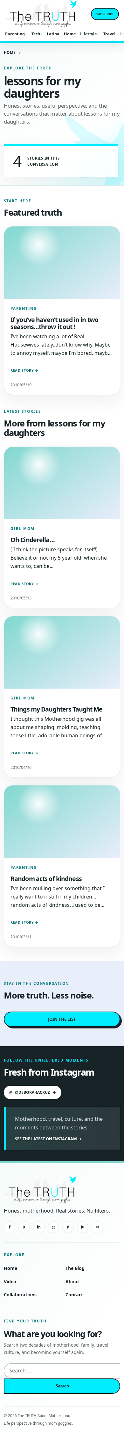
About (72, 1281)
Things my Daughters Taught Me (56, 709)
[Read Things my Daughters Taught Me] (62, 652)
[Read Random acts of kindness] (62, 821)
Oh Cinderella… (32, 539)
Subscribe (105, 13)
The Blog (75, 1268)
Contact (74, 1295)
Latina (53, 34)
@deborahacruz (32, 1092)
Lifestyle (88, 34)
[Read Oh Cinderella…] (62, 483)
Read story (24, 370)
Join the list (62, 1019)
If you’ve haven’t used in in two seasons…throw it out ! (54, 323)
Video (10, 1281)
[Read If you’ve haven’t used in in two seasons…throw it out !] (62, 262)
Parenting (15, 34)
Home (70, 34)
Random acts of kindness (46, 878)
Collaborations (20, 1295)
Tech (35, 34)
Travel (109, 34)
